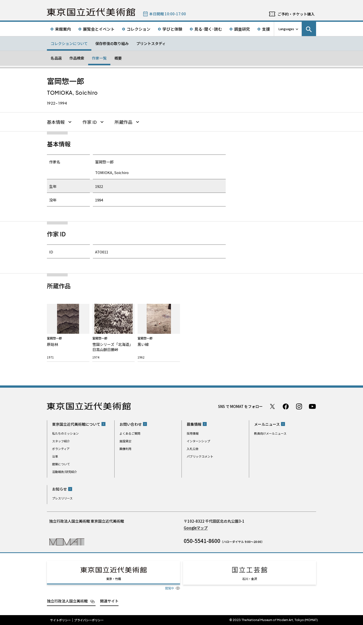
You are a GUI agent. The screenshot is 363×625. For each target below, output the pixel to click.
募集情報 (194, 424)
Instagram (299, 406)
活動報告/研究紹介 (64, 471)
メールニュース (267, 424)
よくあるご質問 (130, 433)
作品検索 (76, 58)
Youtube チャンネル (312, 406)
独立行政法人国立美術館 (67, 600)
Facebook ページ (285, 406)
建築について (61, 464)
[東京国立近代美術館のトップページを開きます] (66, 541)
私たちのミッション (65, 433)
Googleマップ (196, 527)
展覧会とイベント (99, 29)
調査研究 (242, 29)
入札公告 (193, 448)
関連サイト (109, 600)
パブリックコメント (200, 456)
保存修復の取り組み (112, 43)
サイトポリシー (60, 620)
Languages (286, 29)
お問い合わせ (131, 424)
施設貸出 (125, 441)
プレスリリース (62, 498)
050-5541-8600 (202, 540)
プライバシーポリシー (89, 620)
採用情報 (193, 433)
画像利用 (125, 448)
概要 (118, 58)
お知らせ (59, 488)
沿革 (55, 456)
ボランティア (61, 448)
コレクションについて (69, 43)
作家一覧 (99, 58)
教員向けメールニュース (270, 433)
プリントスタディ (151, 43)
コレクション (138, 29)
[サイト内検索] (309, 29)
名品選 (56, 58)
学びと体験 (172, 29)
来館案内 (63, 29)
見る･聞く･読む (208, 29)
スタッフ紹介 (61, 441)
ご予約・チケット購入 (296, 14)
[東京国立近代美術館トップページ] (91, 12)
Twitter (272, 406)
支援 (266, 29)
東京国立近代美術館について (76, 424)
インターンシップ (198, 441)
